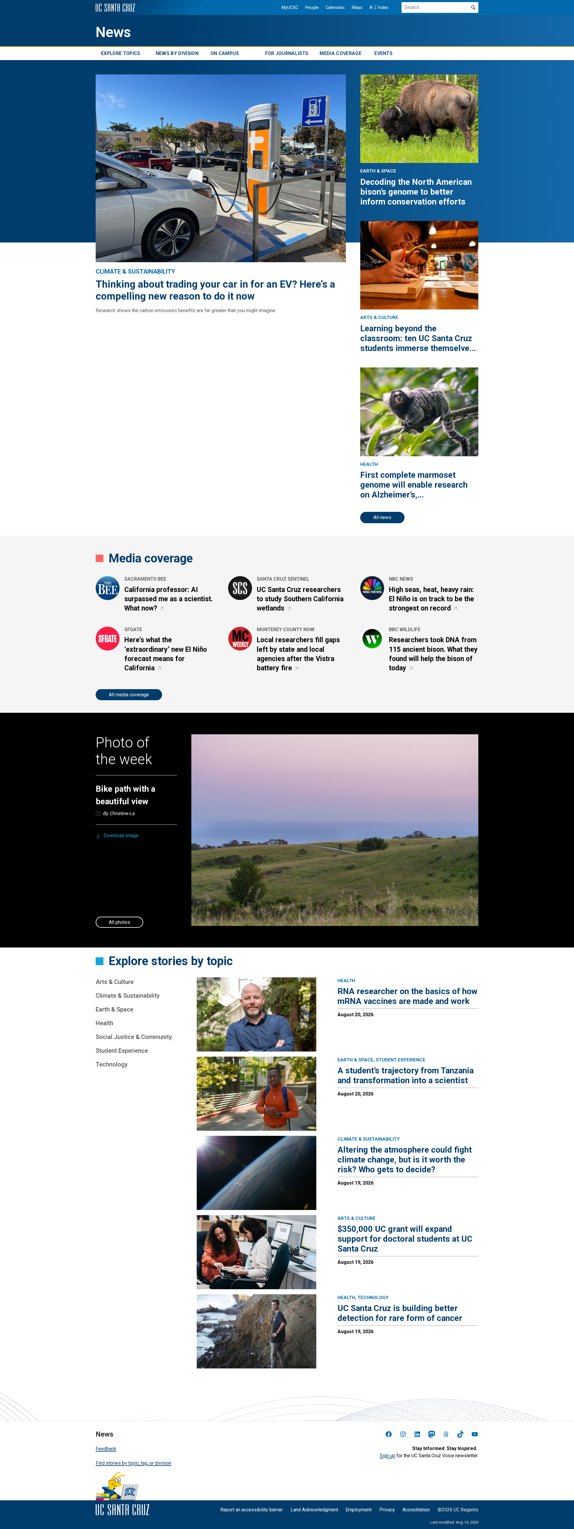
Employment (359, 1510)
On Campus (224, 53)
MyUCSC (290, 7)
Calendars (335, 7)
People (312, 7)
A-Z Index (379, 7)
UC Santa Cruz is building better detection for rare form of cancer (400, 1313)
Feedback (106, 1449)
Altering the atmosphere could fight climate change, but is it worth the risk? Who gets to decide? (405, 1159)
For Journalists (287, 53)
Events (383, 53)
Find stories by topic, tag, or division (133, 1463)
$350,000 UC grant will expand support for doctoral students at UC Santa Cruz (405, 1239)
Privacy (387, 1510)
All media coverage (129, 695)
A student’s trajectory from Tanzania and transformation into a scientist (406, 1075)
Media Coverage (340, 53)
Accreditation (416, 1510)
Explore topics (120, 53)
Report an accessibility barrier (251, 1510)
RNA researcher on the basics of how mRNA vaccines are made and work (407, 996)
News (113, 32)
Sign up (387, 1455)
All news (382, 518)
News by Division (177, 53)
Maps (357, 7)
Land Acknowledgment (314, 1510)
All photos (119, 922)
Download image (120, 835)
